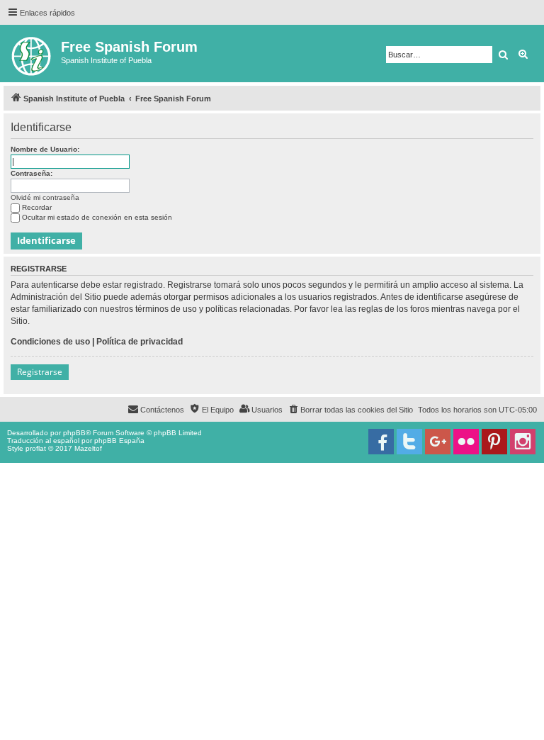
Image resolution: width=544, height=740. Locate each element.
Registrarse (39, 372)
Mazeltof (88, 448)
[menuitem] (350, 409)
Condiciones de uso (50, 342)
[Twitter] (409, 441)
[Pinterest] (494, 441)
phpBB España (119, 440)
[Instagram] (523, 441)
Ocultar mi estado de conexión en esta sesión (97, 217)
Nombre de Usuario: (45, 149)
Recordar (37, 207)
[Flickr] (466, 441)
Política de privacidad (139, 342)
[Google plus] (437, 441)
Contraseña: (31, 173)
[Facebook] (381, 441)
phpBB (74, 433)
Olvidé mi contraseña (45, 197)
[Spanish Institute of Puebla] (32, 53)
